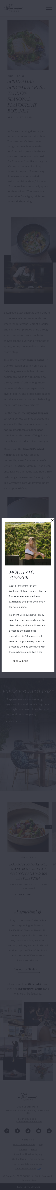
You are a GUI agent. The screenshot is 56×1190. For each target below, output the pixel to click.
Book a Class (20, 661)
